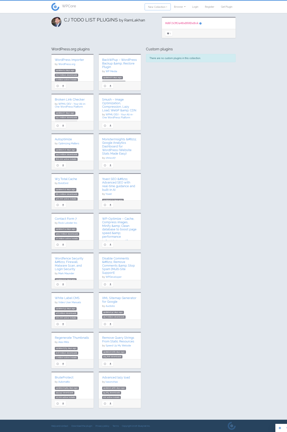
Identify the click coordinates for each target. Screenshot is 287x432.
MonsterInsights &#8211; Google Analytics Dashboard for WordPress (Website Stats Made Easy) (119, 146)
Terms (116, 426)
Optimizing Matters (68, 143)
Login (195, 6)
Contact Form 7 (66, 218)
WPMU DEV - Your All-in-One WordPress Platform (70, 105)
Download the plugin (81, 426)
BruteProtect (64, 377)
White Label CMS (67, 298)
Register (209, 6)
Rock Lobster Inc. (68, 222)
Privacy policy (102, 426)
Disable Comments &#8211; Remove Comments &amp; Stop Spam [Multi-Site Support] (118, 265)
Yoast (108, 193)
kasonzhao (112, 381)
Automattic (64, 381)
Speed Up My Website (118, 345)
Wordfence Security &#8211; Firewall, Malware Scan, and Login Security (69, 264)
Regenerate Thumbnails (72, 337)
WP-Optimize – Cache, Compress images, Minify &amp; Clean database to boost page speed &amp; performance (119, 227)
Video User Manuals (69, 302)
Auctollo (110, 306)
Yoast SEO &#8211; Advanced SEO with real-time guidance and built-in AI (118, 184)
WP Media (111, 71)
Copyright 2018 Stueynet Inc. (136, 426)
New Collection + (157, 6)
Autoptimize (63, 139)
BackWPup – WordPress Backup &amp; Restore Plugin (119, 63)
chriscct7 (111, 157)
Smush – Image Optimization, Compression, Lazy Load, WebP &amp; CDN (119, 105)
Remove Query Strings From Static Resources (118, 339)
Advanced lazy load (116, 377)
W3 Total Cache (66, 179)
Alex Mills (63, 342)
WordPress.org (66, 64)
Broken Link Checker (70, 99)
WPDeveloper (114, 276)
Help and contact (59, 426)
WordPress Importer (69, 60)
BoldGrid (63, 183)
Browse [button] (179, 6)
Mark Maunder (66, 273)
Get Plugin (226, 6)
